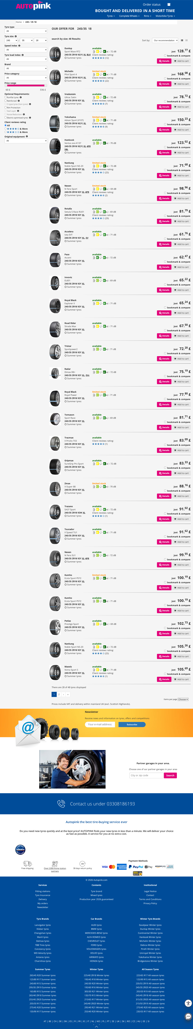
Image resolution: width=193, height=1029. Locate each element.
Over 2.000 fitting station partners (55, 869)
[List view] (182, 40)
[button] (188, 1002)
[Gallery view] (186, 40)
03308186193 (120, 804)
